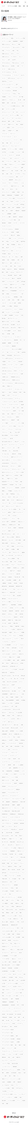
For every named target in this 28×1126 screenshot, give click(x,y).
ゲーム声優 (13, 848)
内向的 (8, 715)
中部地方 (18, 934)
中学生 (12, 888)
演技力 (18, 192)
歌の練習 (13, 324)
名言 (11, 158)
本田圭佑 (15, 392)
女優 (13, 50)
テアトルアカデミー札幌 (7, 1045)
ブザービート (13, 466)
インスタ (18, 152)
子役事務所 (16, 195)
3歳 (15, 1045)
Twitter (11, 201)
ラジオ (12, 241)
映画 (21, 87)
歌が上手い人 (11, 844)
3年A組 (19, 453)
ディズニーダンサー (6, 407)
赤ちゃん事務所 (11, 558)
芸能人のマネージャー (7, 808)
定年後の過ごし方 (14, 666)
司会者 (7, 549)
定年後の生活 (5, 666)
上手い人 (4, 844)
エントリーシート (6, 349)
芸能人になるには (6, 44)
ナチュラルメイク (6, 469)
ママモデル (15, 183)
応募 (10, 962)
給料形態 (12, 731)
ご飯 (23, 1017)
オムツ (3, 213)
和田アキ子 (12, 570)
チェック (22, 497)
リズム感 (9, 918)
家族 (10, 238)
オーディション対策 (10, 109)
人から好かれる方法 (6, 709)
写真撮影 (4, 96)
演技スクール (5, 1079)
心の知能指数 (5, 955)
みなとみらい (16, 940)
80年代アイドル (5, 420)
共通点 (12, 906)
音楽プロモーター (6, 820)
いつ (10, 589)
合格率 (14, 213)
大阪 (12, 170)
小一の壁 (15, 1054)
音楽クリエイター (6, 780)
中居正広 (19, 570)
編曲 (17, 780)
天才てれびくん (19, 1088)
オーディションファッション (8, 928)
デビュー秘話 (12, 198)
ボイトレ (21, 681)
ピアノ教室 (15, 995)
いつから (4, 275)
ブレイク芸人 (5, 266)
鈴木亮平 (23, 487)
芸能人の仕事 (20, 949)
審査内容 (4, 1057)
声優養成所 (4, 1002)
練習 (20, 275)
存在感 (3, 269)
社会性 (3, 1082)
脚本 (14, 764)
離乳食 (15, 269)
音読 (24, 974)
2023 (18, 928)
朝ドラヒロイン (17, 355)
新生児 (19, 330)
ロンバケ (22, 444)
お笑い (3, 244)
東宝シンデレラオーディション (9, 897)
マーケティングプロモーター (18, 820)
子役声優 (11, 854)
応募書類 (9, 1082)
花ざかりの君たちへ (6, 460)
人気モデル (14, 654)
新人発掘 (14, 691)
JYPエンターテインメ (7, 885)
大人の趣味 (12, 971)
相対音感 (22, 823)
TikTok (7, 647)
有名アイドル (5, 943)
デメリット (12, 352)
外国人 (7, 241)
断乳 (3, 272)
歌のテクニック (19, 844)
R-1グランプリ (16, 552)
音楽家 (15, 783)
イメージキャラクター (12, 743)
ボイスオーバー (5, 860)
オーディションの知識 (12, 6)
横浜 (23, 937)
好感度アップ (11, 130)
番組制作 (8, 801)
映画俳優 (10, 968)
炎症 (20, 866)
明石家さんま (16, 567)
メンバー (4, 1008)
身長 (18, 260)
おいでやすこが (18, 555)
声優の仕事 (4, 878)
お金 (17, 980)
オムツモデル (18, 118)
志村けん (4, 574)
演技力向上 (4, 81)
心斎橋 (8, 934)
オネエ (3, 417)
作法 (14, 589)
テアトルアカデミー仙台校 (8, 1042)
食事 (19, 1017)
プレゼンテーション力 (18, 1051)
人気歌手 (13, 684)
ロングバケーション (13, 444)
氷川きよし (10, 614)
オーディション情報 (16, 651)
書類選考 (14, 346)
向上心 (20, 915)
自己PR (14, 59)
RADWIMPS (4, 484)
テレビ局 (16, 204)
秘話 (21, 481)
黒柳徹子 (9, 567)
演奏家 (13, 804)
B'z (16, 484)
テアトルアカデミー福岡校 (8, 1035)
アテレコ (4, 866)
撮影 (3, 109)
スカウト (11, 81)
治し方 (3, 300)
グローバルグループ (16, 798)
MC (2, 549)
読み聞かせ (4, 977)
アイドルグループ (21, 198)
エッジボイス (9, 826)
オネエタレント (10, 417)
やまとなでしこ (14, 463)
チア (3, 1097)
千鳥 (14, 737)
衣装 (16, 835)
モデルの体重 (5, 891)
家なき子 (17, 441)
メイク (22, 158)
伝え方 (19, 266)
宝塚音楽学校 (9, 771)
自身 (24, 1072)
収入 (23, 192)
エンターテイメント (6, 761)
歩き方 (9, 497)
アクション (10, 429)
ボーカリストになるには (7, 398)
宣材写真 (17, 611)
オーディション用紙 (19, 607)
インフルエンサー (11, 281)
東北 (7, 697)
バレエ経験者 (20, 764)
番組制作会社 (15, 801)
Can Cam (4, 373)
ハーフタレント (19, 247)
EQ (20, 340)
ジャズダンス (9, 1097)
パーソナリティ (5, 857)
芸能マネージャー (14, 284)
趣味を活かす (19, 906)
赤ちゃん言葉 (5, 561)
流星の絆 (14, 453)
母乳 (3, 580)
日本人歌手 (21, 669)
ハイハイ (23, 534)
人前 (7, 201)
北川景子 (11, 740)
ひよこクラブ (5, 1060)
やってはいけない (6, 453)
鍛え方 (15, 863)
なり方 (22, 62)
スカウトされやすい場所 (7, 931)
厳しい (11, 432)
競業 (11, 746)
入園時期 (4, 583)
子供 (19, 93)
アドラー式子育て (6, 958)
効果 (22, 256)
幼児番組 (23, 700)
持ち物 (19, 561)
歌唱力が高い (5, 672)
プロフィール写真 (20, 472)
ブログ (9, 183)
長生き (7, 663)
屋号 (8, 546)
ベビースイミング (17, 1008)
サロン (9, 361)
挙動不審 (17, 626)
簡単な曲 (23, 675)
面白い (13, 300)
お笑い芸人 (13, 102)
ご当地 (22, 694)
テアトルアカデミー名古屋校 (8, 1039)
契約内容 (21, 743)
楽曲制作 (4, 792)
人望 (12, 706)
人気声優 (20, 854)
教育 (8, 102)
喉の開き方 (4, 838)
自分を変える (22, 909)
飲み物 (18, 869)
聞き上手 (13, 235)
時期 (24, 1045)
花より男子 (17, 432)
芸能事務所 (15, 41)
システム (12, 900)
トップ (3, 6)
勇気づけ (14, 958)
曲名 (3, 678)
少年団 (13, 1023)
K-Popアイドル (5, 250)
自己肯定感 (13, 1072)
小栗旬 (3, 386)
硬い (22, 918)
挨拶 (12, 912)
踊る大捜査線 (5, 435)
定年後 (21, 663)
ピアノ (3, 352)
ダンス (15, 136)
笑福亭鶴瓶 (13, 604)
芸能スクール (5, 290)
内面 (8, 260)
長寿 (3, 663)
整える (16, 256)
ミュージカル (15, 87)
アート (18, 1100)
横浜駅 (9, 940)
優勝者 (23, 552)
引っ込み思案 (19, 712)
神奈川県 (4, 940)
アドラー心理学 (13, 955)
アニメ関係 (4, 875)
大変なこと (12, 949)
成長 (23, 186)
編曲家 (18, 804)
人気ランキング (5, 146)
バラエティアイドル (6, 595)
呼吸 (8, 863)
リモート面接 (21, 410)
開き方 (20, 835)
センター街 (21, 931)
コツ (7, 189)
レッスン (23, 201)
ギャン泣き (8, 995)
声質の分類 (22, 857)
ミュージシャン (20, 127)
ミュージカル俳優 (6, 87)
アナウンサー (5, 133)
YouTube (18, 121)
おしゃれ (11, 540)
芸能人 (20, 6)
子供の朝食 (4, 980)
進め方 (15, 275)
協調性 (3, 915)
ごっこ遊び (4, 1075)
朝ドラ (24, 207)
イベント (4, 749)
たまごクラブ (13, 1060)
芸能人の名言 (18, 620)
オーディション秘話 (6, 601)
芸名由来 (20, 361)
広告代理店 (16, 746)
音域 (3, 210)
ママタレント (5, 158)
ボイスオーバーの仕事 (16, 860)
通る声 (19, 688)
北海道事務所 (5, 694)
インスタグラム (5, 641)
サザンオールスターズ (13, 598)
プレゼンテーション (6, 1051)
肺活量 (3, 863)
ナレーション (19, 250)
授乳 (7, 272)
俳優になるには (5, 53)
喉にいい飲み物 (11, 869)
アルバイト (4, 404)
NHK (24, 99)
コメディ (23, 771)
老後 (14, 660)
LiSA (20, 484)
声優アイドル (10, 478)
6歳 (15, 1017)
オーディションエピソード (8, 84)
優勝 (18, 549)
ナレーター (4, 155)
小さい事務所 (5, 903)
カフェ (14, 361)
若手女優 (23, 281)
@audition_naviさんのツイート (9, 28)
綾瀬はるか (4, 740)
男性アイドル (5, 263)
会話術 (9, 623)
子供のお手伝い (5, 998)
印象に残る (15, 623)
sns (22, 115)
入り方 (14, 330)
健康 (18, 660)
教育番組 (16, 296)
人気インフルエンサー (7, 638)
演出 (19, 758)
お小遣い (4, 983)
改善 (3, 201)
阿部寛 (3, 487)
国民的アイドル (5, 777)
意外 (3, 906)
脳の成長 (4, 1100)
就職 (22, 724)
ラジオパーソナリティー (7, 226)
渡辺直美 (4, 620)
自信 (10, 392)
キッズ (9, 986)
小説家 (21, 373)
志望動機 (9, 213)
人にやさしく (5, 438)
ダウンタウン (5, 607)
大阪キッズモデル (6, 989)
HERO (19, 466)
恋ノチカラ (4, 444)
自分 (16, 909)
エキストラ (16, 158)
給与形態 (21, 401)
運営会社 (14, 1113)
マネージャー (13, 133)
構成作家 (11, 611)
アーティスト (9, 161)
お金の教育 (22, 980)
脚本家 (9, 764)
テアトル (15, 96)
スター (19, 691)
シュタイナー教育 (18, 992)
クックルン (11, 1091)
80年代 (17, 417)
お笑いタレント (17, 263)
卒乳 (23, 577)
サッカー (23, 1020)
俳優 (24, 6)
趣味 (22, 167)
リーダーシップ (5, 718)
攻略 (7, 900)
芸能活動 (16, 340)
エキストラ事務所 (16, 965)
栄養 (3, 1020)
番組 (8, 244)
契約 (7, 746)
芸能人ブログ (12, 657)
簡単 (24, 392)
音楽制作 (4, 786)
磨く (10, 503)
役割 (9, 749)
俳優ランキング (11, 530)
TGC (24, 469)
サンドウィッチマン (6, 737)
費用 (9, 121)
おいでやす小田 (9, 555)
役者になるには (11, 69)
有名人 (3, 333)
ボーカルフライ (5, 829)
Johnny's (21, 309)
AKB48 (9, 223)
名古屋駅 (18, 937)
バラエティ (19, 592)
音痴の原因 (12, 841)
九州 (22, 293)
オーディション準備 (20, 38)
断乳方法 (18, 537)
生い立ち (15, 72)
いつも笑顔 (12, 629)
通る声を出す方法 (6, 691)
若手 (18, 281)
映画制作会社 (5, 814)
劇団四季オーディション (18, 768)
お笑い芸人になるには (7, 370)
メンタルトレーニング (7, 401)
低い (23, 260)
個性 (19, 524)
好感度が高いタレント (19, 734)
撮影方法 (18, 1057)
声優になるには (5, 66)
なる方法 (13, 718)
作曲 (13, 780)
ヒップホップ (22, 1094)
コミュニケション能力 (12, 915)
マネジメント (17, 808)
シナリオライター (17, 761)
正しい (18, 494)
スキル (9, 96)
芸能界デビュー (5, 604)
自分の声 (21, 829)
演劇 (17, 176)
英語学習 (15, 216)
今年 (24, 509)
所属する (17, 903)
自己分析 (18, 155)
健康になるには (14, 663)
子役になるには (15, 62)
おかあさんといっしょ (7, 367)
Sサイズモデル (5, 888)
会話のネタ (9, 269)
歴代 (3, 555)
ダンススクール (5, 952)
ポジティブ (11, 155)
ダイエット (4, 220)
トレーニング (16, 143)
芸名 (14, 407)
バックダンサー (5, 235)
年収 (21, 139)
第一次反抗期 (18, 1014)
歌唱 (9, 207)
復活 (22, 407)
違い (7, 210)
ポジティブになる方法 (18, 503)
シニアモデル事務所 (6, 660)
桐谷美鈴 (4, 223)
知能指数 (4, 343)
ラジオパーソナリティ (14, 404)
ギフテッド (20, 958)
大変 (3, 801)
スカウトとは (18, 429)
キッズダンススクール (7, 340)
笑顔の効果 (4, 632)
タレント (21, 56)
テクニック (4, 238)
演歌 (16, 614)
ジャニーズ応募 (14, 777)
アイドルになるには (7, 75)
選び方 (7, 247)
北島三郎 (18, 574)
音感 (3, 826)
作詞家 (12, 232)
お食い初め (4, 589)
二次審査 (18, 1042)
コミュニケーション (6, 93)
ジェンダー (4, 894)
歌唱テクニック (5, 170)
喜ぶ (10, 450)
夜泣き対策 (15, 450)
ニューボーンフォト (6, 1066)
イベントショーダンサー (7, 389)
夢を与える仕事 (14, 728)
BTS (18, 1005)
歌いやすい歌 (5, 841)
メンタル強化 (11, 152)
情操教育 (23, 210)
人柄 (16, 912)
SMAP (3, 281)
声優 (3, 50)
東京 (11, 1026)
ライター (4, 764)
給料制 (19, 303)
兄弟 (8, 413)
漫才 (10, 552)
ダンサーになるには (6, 72)
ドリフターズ (11, 574)
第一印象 (21, 96)
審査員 (7, 912)
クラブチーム (20, 1023)
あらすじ (23, 75)
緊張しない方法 (13, 287)
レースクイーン (5, 186)
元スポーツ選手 (5, 521)
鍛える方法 (13, 327)
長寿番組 (13, 244)
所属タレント (5, 949)
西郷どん (4, 490)
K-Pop (14, 93)
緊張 (3, 167)
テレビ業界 (4, 315)
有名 (3, 909)
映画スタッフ (5, 592)
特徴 (21, 296)
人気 (3, 118)
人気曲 (3, 681)
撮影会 (18, 235)
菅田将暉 (17, 487)
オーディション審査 (6, 216)
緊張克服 (15, 90)
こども (9, 1054)
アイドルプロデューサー (13, 792)
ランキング (16, 75)
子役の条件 (4, 611)
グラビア (13, 564)
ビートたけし (5, 570)
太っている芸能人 (13, 509)
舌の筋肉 (14, 878)
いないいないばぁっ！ (7, 296)
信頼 (16, 706)
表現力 (11, 210)
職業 (18, 300)
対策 (20, 287)
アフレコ (22, 863)
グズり (23, 1011)
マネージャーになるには (7, 383)
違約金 (3, 743)
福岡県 (17, 700)
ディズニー (21, 370)
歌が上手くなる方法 (6, 675)
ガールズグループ (14, 795)
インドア (4, 974)
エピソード (19, 78)
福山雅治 (19, 595)
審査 (21, 912)
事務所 (3, 102)
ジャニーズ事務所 (21, 164)
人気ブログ (13, 641)
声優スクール (21, 327)
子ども (24, 173)
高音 (23, 878)
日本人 (12, 250)
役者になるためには (19, 383)
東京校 (15, 1026)
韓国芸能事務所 (5, 1005)
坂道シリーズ (17, 943)
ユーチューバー (21, 102)
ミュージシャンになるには (8, 176)
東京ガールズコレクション (8, 472)
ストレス (9, 447)
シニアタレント (15, 167)
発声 (17, 84)
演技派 (14, 527)
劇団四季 (11, 179)
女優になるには (5, 56)
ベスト (14, 688)
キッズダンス (18, 336)
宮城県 (11, 697)
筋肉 (3, 475)
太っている (4, 509)
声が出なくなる (5, 684)
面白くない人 (11, 721)
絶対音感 (16, 823)
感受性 (7, 1072)
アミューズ (4, 179)
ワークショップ (17, 367)
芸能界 (21, 41)
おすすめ (8, 167)
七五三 (8, 395)
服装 (17, 130)
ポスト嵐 (4, 623)
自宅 (12, 835)
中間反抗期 (4, 1017)
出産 (19, 220)
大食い (18, 518)
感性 (3, 1072)
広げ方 (22, 921)
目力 (3, 506)
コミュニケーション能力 (15, 1079)
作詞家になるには (6, 380)
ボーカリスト (21, 238)
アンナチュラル (5, 457)
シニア (3, 127)
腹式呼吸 (4, 149)
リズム (3, 918)
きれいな (4, 497)
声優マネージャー (21, 851)
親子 (22, 195)
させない (4, 1054)
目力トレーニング (10, 506)
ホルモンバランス (18, 490)
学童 (18, 352)
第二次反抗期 (10, 1014)
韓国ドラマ (13, 413)
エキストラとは (19, 546)
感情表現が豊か (5, 925)
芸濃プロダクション (14, 694)
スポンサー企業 (12, 303)
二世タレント (20, 244)
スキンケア (4, 503)
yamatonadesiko (5, 463)
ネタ (18, 534)
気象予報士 (23, 241)
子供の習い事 (17, 577)
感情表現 (17, 210)
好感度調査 (4, 734)
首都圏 (15, 1097)
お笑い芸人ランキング (7, 724)
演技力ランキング (6, 651)
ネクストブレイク (6, 192)
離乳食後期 (11, 586)
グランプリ (4, 552)
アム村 (3, 934)
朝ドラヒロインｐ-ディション (8, 1069)
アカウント (22, 644)
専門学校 (22, 204)
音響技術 (18, 789)
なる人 (7, 906)
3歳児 (20, 1045)
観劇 (7, 1103)
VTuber (16, 481)
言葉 (18, 558)
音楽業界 (4, 207)
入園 (19, 580)
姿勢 (10, 768)
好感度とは (4, 524)
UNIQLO (4, 986)
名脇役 (12, 546)
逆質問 (14, 410)
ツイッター (15, 644)
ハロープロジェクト (15, 946)
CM (17, 112)
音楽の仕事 (22, 801)
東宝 (3, 900)
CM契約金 (22, 740)
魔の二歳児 (11, 980)
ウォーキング (16, 253)
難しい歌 (16, 678)
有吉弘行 (4, 614)
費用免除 (15, 1066)
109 (15, 931)
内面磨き (13, 260)
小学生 (23, 1069)
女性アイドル (19, 891)
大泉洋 (18, 737)
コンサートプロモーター (15, 817)
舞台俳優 (10, 275)
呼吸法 (11, 626)
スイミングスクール (6, 1011)
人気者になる (19, 715)
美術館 (23, 1100)
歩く (14, 447)
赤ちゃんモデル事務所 (17, 349)
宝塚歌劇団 (16, 771)
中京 (22, 697)
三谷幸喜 (4, 364)
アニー (17, 1085)
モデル (12, 53)
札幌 (3, 293)
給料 (3, 204)
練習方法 (10, 866)
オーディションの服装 (13, 983)
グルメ (16, 364)
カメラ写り (10, 703)
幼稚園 (14, 580)
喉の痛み (4, 318)
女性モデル (21, 654)
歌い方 (15, 826)
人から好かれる (5, 706)
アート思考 (16, 1020)
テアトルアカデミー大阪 (7, 1032)
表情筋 (3, 260)
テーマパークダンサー (7, 136)
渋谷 (22, 928)
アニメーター (12, 875)
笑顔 (15, 161)
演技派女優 (20, 527)
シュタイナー (9, 992)
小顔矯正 (4, 361)
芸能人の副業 (5, 543)
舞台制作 (15, 962)
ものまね (14, 515)
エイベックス (5, 115)
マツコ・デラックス (17, 601)
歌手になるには (11, 78)
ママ (22, 66)
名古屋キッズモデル (17, 986)
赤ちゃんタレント (19, 179)
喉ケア (12, 857)
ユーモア (4, 721)
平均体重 (12, 891)
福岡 (17, 1035)
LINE (3, 647)
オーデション (18, 398)
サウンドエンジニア (12, 786)
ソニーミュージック (6, 139)
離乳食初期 (21, 269)
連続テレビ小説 (5, 321)
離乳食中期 (4, 586)
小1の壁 (21, 1054)
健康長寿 (23, 660)
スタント (4, 429)
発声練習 (17, 832)
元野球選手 (13, 521)
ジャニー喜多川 (13, 774)
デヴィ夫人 (4, 635)
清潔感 (3, 500)
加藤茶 (10, 632)
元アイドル (20, 413)
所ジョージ (16, 632)
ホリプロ (15, 223)
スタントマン (21, 426)
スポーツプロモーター (7, 823)
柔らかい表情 (5, 921)
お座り (3, 537)
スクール (22, 995)
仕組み (23, 300)
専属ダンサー (10, 386)
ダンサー (4, 69)
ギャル (13, 518)
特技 (22, 903)
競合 (3, 746)
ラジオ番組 (9, 306)
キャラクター (5, 851)
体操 (15, 1048)
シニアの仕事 (14, 669)
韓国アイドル (11, 124)
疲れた (3, 447)
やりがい (17, 315)
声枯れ (15, 866)
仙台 (3, 697)
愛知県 (16, 697)
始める (3, 1048)
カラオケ (17, 201)
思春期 (10, 1017)
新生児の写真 (15, 1063)
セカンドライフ (5, 669)
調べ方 (10, 734)
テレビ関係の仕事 (6, 811)
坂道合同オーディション (7, 481)
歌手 (9, 59)
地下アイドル (14, 952)
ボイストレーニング (6, 112)
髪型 (8, 500)
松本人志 (4, 577)
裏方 (20, 962)
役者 (18, 66)
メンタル (22, 183)
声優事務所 (12, 851)
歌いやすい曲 (16, 675)
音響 (3, 312)
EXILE (15, 370)
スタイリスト (15, 749)
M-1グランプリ (19, 272)
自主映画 (16, 968)
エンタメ (8, 312)
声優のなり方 (21, 848)
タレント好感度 (19, 731)
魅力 (24, 798)
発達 (3, 143)
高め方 (20, 952)
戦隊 (18, 420)
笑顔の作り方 (20, 629)
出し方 (18, 324)
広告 (23, 746)
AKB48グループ (5, 946)
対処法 (22, 626)
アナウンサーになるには (7, 229)
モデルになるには (6, 62)
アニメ (23, 872)
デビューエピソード (15, 146)
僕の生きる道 (5, 466)
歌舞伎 (3, 195)
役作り (16, 478)
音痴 (21, 838)
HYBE (22, 1005)
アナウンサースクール (13, 373)
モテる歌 (22, 678)
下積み (17, 900)
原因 (7, 494)
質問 (14, 1082)
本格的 (3, 395)
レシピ (14, 238)
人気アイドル (5, 795)
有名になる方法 (9, 909)
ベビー (9, 1008)
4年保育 (21, 583)
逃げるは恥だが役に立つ (7, 441)
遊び (10, 1075)
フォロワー (16, 638)
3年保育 (15, 583)
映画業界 (11, 315)
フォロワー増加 (12, 220)
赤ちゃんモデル (16, 47)
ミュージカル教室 (6, 1088)
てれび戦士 (4, 1091)
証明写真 (17, 703)
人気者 (8, 300)
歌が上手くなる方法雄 (12, 681)
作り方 (12, 500)
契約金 (16, 740)
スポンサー (4, 303)
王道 (11, 943)
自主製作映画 (5, 971)
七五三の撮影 (18, 540)
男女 (10, 894)
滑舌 (23, 152)
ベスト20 (21, 647)
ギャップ (4, 527)
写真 (21, 170)
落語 (17, 241)
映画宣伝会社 (21, 814)
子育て (23, 47)
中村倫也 (10, 490)
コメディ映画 (5, 774)
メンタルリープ (16, 1011)
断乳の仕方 (4, 540)
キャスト (4, 78)
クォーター (10, 364)
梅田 (13, 934)
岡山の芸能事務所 (10, 700)
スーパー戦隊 (5, 423)
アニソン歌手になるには (7, 358)
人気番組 (13, 549)
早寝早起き (12, 494)
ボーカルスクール (19, 358)
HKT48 (21, 617)
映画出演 (4, 968)
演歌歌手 (13, 420)
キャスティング (13, 755)
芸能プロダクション (15, 186)
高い (20, 509)
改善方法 (4, 869)
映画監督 (17, 229)
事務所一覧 (10, 620)
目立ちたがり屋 (16, 709)
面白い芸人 (16, 724)
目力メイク (18, 506)
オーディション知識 (15, 321)
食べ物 (7, 1020)
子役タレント (12, 164)
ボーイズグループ (6, 798)
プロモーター (5, 817)
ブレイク (4, 512)
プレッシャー (5, 629)
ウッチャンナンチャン (7, 617)
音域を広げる (5, 881)
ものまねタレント (6, 518)
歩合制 (3, 306)
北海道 (7, 293)
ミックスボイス (5, 848)
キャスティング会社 (6, 758)
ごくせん (23, 441)
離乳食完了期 (19, 586)
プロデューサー (14, 752)
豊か (15, 266)
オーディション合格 (6, 41)
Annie (12, 1085)
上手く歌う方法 (5, 324)
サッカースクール (6, 1023)
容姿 (9, 1057)
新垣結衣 (21, 216)
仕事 (13, 121)
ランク (3, 546)
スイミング (9, 1048)
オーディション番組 (14, 115)
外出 (15, 561)
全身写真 (23, 352)
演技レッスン (16, 1075)
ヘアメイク (15, 139)
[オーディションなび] (10, 2)
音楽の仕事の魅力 (6, 804)
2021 (9, 515)
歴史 (14, 595)
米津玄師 (11, 484)
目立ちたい (4, 712)
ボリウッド (4, 426)
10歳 (20, 1097)
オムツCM (4, 962)
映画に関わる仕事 (16, 811)
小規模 (11, 903)
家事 (3, 992)
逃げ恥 (11, 438)
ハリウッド (12, 423)
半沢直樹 (4, 253)
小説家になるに (5, 376)
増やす (22, 638)
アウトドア (19, 971)
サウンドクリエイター (7, 783)
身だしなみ (15, 497)
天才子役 (4, 152)
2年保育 (9, 583)
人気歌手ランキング (6, 688)
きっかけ (4, 124)
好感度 (13, 192)
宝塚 (3, 771)
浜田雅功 (20, 604)
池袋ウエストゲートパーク (17, 457)
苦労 (22, 315)
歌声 (13, 207)
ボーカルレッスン (19, 389)
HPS (13, 715)
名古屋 (16, 170)
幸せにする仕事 (5, 728)
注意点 (3, 413)
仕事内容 (21, 149)
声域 (18, 921)
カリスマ (4, 530)
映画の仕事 (12, 592)
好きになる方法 (5, 835)
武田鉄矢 (10, 577)
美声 (23, 869)
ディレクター (5, 755)
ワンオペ (14, 989)
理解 (11, 561)
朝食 (16, 977)
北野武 (22, 567)
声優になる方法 (5, 327)
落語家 (22, 404)
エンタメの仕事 (15, 312)
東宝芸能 (20, 897)
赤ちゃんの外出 (5, 564)
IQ (24, 340)
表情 (11, 266)
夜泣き (9, 253)
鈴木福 (11, 607)
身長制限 (16, 885)
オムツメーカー (20, 589)
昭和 (21, 475)
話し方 (15, 401)
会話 (14, 534)
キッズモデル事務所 (6, 330)
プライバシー (5, 432)
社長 (23, 808)
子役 (17, 50)
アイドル (8, 50)
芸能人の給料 (5, 731)
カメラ (21, 176)
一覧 (17, 1002)
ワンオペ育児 (21, 989)
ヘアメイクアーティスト (14, 872)
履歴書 (9, 343)
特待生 (3, 355)
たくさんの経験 (11, 1100)
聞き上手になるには (6, 534)
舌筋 (19, 878)
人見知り (4, 130)
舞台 (17, 124)
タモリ (3, 567)
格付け (19, 543)
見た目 (9, 527)
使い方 (14, 974)
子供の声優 (4, 854)
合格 (7, 173)
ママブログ (4, 657)
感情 (13, 333)
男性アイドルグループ (18, 512)
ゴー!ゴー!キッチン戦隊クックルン (9, 1094)
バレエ (15, 309)
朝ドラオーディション (13, 318)
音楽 (3, 161)
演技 (3, 173)
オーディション (5, 38)
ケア (17, 857)
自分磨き (13, 66)
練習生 (9, 512)
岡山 (3, 700)
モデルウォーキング (16, 469)
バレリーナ (4, 768)
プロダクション (12, 99)
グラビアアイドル (21, 564)
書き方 (13, 278)
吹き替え (19, 875)
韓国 (23, 106)
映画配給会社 (13, 814)
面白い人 (19, 718)
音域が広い (12, 921)
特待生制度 (9, 355)
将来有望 (13, 1005)
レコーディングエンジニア (8, 789)
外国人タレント (21, 521)
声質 (3, 189)
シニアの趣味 (5, 287)
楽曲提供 (21, 783)
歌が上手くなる (20, 841)
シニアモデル (5, 284)
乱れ (3, 494)
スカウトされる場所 (6, 937)
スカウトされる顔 (6, 654)
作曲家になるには (16, 380)
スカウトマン (22, 290)
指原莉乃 (16, 617)
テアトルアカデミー (6, 47)
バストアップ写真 (6, 1063)
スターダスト (22, 223)
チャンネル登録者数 (6, 644)
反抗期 (3, 1014)
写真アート (4, 392)
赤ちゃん (14, 44)
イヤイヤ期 (15, 343)
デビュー (4, 59)
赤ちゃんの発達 (10, 537)
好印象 (8, 333)
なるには (12, 272)
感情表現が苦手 (14, 925)
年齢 (7, 143)
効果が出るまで (19, 500)
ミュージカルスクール (7, 309)
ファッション (9, 204)
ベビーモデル (17, 173)
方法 (16, 189)
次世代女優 (13, 647)
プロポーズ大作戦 (14, 435)
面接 (3, 247)
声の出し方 (4, 256)
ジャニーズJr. (22, 774)
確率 (12, 998)
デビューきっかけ (6, 278)
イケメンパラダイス (17, 460)
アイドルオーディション (7, 336)
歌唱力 (8, 127)
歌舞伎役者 (9, 195)
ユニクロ (22, 983)
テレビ (3, 106)
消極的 (3, 715)
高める (19, 1072)
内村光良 (21, 614)
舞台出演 (4, 121)
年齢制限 (17, 998)
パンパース (4, 198)
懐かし (3, 478)
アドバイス (14, 395)
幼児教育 (11, 977)
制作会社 (16, 306)
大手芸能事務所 (13, 290)
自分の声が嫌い (9, 832)
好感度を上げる (12, 524)
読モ (18, 407)
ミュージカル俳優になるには (13, 106)
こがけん (4, 558)
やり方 (24, 161)
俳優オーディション (13, 838)
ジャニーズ (22, 112)
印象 (3, 912)
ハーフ (12, 247)
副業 (24, 540)
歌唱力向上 (12, 672)
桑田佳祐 (4, 598)
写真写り (4, 703)
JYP (15, 881)
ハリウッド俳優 (20, 423)
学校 (3, 995)
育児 (11, 173)
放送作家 (19, 278)
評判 (11, 881)
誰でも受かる (5, 1026)
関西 (24, 691)
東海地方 (19, 1039)
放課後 (18, 1069)
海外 (3, 241)
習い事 (19, 99)
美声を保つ (4, 872)
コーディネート (5, 752)
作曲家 (17, 232)
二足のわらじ (13, 543)
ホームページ (10, 487)
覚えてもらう (5, 626)
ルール (19, 974)
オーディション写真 (12, 149)
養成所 (21, 124)
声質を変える (14, 829)
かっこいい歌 (9, 678)
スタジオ (4, 183)
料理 (20, 392)
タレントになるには (6, 90)
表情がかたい (16, 918)
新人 (23, 900)
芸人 (19, 161)
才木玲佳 (16, 475)
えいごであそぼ (5, 1085)
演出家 (14, 758)
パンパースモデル (6, 346)
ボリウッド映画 (12, 426)
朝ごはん (21, 977)
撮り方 (22, 611)
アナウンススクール (6, 410)
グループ (4, 515)
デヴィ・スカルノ (13, 635)
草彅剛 (22, 632)
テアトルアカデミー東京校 (8, 1029)
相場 (13, 1088)
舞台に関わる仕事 (6, 965)
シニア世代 (22, 284)
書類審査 (18, 207)
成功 (11, 263)
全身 (13, 1057)
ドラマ (17, 53)
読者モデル (4, 99)
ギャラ (21, 728)
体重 (17, 888)
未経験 (18, 657)
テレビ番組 (4, 164)
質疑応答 (19, 1082)
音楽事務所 (11, 1002)
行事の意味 (4, 450)
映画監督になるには (15, 376)
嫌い (3, 832)
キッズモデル (14, 56)
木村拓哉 (21, 635)
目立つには (11, 712)
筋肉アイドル (9, 475)
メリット (8, 118)
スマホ (9, 974)
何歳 (3, 1103)
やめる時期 (8, 580)
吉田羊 (21, 364)
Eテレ (13, 127)
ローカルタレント (15, 293)
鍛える (11, 189)
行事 (18, 447)
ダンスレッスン (5, 232)
